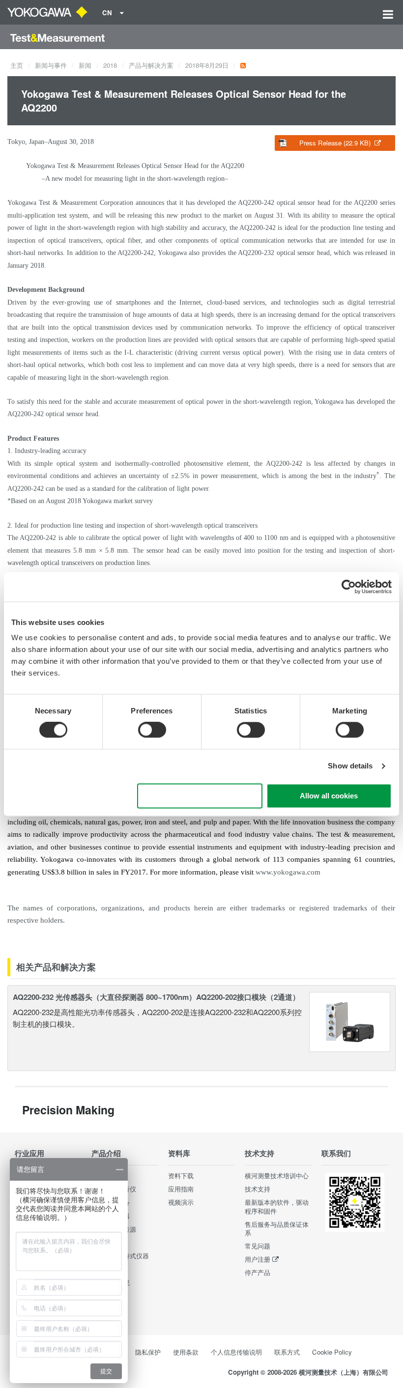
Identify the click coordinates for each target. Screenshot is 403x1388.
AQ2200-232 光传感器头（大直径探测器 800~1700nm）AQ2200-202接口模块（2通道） (156, 996)
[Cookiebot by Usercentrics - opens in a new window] (349, 586)
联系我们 (336, 1153)
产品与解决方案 (151, 65)
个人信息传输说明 (236, 1352)
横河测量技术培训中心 (277, 1175)
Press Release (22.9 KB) (336, 142)
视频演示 (181, 1202)
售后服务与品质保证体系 (277, 1228)
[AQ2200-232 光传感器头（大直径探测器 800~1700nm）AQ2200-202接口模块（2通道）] (349, 1021)
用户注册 (257, 1259)
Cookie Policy (332, 1352)
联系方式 (287, 1352)
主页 (16, 65)
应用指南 (181, 1188)
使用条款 (186, 1352)
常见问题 (257, 1245)
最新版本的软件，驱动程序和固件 (277, 1206)
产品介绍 (106, 1153)
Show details (350, 766)
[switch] (152, 730)
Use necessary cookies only (199, 796)
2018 (110, 65)
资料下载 (181, 1175)
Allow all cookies (329, 796)
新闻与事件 (51, 65)
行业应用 (29, 1153)
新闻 (85, 65)
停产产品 (257, 1272)
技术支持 (259, 1153)
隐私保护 (148, 1352)
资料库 (179, 1153)
